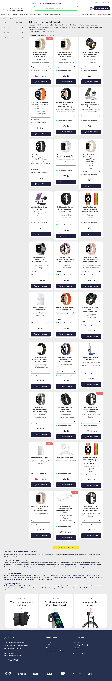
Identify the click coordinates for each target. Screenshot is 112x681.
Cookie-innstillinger (79, 654)
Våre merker (50, 648)
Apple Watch (23, 14)
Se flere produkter (66, 547)
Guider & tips (50, 645)
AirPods (14, 14)
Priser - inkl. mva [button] (105, 2)
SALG (99, 14)
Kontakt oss (77, 651)
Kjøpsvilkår (76, 642)
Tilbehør (45, 14)
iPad (9, 14)
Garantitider (50, 654)
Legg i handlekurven (41, 81)
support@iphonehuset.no (12, 655)
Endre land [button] (94, 2)
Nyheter (92, 14)
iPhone (3, 14)
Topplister (84, 14)
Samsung (33, 14)
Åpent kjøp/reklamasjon (81, 645)
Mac (39, 14)
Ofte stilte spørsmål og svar (56, 651)
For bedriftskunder (79, 648)
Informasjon (107, 14)
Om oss (49, 642)
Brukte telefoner (55, 14)
